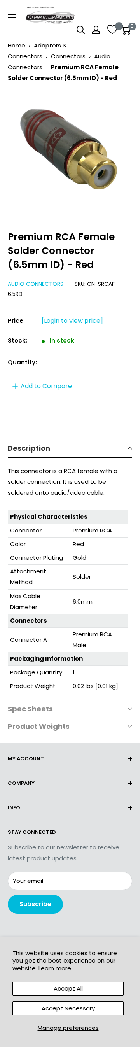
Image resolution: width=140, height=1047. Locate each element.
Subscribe (35, 904)
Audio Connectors (35, 284)
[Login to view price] (72, 320)
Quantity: (22, 362)
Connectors (68, 56)
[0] (126, 30)
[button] (70, 449)
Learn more (54, 968)
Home (16, 45)
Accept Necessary (68, 1008)
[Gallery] (70, 153)
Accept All (68, 988)
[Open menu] (12, 15)
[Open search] (81, 30)
